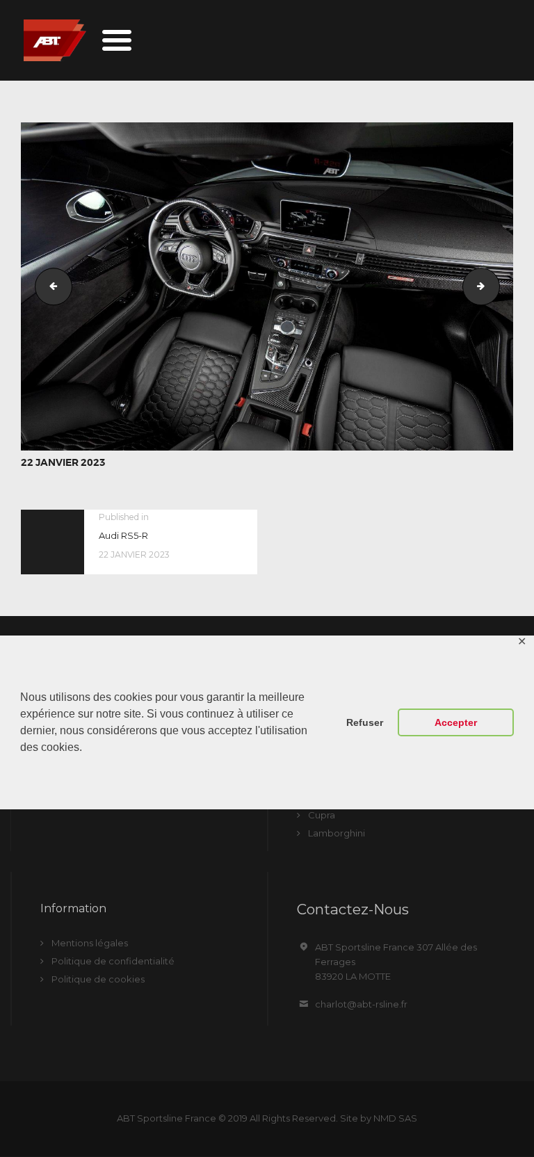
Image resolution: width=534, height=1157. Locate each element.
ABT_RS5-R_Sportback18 (49, 286)
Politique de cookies (98, 979)
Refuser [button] (364, 722)
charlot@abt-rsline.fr (361, 1004)
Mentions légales (89, 942)
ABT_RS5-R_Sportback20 (495, 286)
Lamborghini (336, 833)
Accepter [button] (456, 722)
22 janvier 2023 (63, 462)
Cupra (321, 814)
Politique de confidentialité (113, 960)
